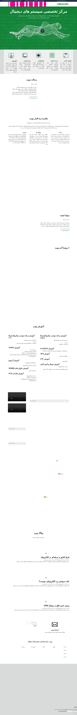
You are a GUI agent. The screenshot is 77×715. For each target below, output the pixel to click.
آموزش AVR (45, 354)
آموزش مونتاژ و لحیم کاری (49, 364)
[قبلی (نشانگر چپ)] (76, 714)
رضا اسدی (66, 559)
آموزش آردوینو (14, 360)
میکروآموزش (22, 4)
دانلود (17, 4)
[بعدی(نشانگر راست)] (75, 714)
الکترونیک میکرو (52, 559)
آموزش (35, 4)
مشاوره (30, 4)
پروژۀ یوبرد (65, 229)
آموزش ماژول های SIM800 (18, 368)
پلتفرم (45, 4)
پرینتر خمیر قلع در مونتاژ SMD (56, 605)
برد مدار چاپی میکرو (52, 584)
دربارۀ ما (33, 97)
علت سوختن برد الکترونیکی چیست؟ (54, 581)
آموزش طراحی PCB (16, 373)
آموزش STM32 (14, 347)
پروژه (40, 4)
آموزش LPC (45, 359)
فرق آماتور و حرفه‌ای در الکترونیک (55, 557)
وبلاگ (27, 4)
